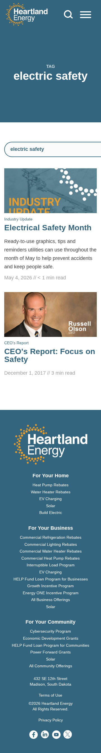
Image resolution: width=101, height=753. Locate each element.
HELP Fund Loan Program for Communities (50, 645)
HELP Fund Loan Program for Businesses (50, 579)
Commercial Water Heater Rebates (51, 551)
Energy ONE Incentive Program (51, 593)
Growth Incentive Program (50, 586)
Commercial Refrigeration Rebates (50, 537)
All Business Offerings (50, 599)
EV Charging (50, 498)
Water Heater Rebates (50, 492)
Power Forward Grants (50, 652)
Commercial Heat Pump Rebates (50, 558)
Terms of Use (50, 695)
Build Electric (50, 512)
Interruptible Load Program (51, 565)
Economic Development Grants (50, 638)
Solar (50, 506)
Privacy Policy (50, 720)
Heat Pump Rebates (50, 485)
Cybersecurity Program (50, 631)
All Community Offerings (50, 666)
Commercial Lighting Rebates (50, 544)
